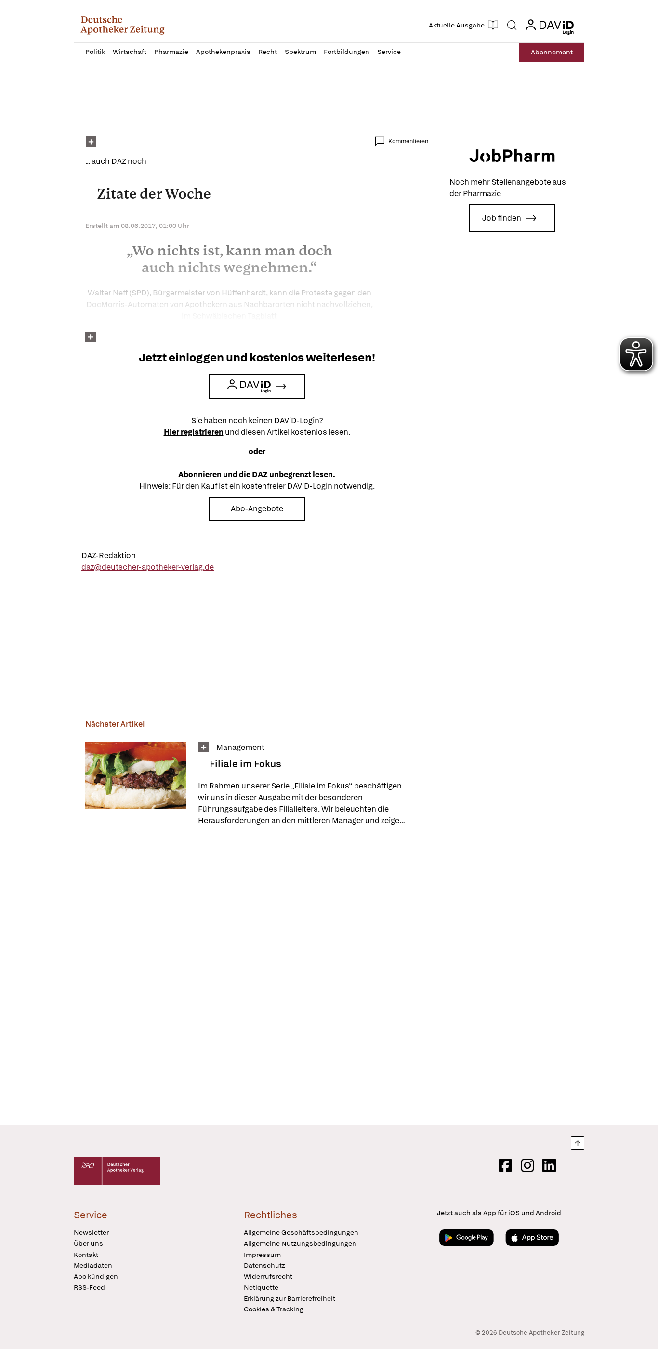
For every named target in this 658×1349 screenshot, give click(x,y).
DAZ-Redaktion (108, 555)
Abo (552, 52)
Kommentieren (408, 141)
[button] (122, 25)
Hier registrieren (194, 432)
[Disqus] (256, 976)
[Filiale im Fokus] (135, 784)
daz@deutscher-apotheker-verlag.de (147, 567)
